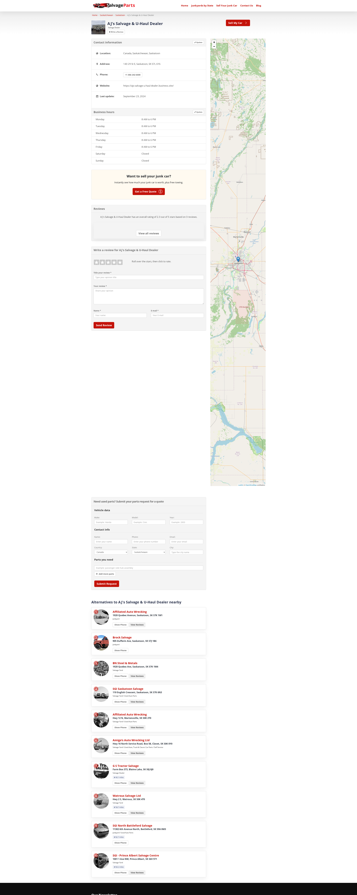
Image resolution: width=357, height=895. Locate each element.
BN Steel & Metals (125, 663)
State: (134, 547)
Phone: (135, 537)
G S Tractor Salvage (126, 766)
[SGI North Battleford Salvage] (101, 830)
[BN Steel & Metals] (101, 668)
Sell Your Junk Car (226, 5)
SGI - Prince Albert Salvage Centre (136, 855)
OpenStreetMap (251, 485)
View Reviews (137, 624)
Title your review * (102, 272)
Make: (97, 517)
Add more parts (106, 574)
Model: (135, 517)
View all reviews (148, 233)
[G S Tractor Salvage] (101, 771)
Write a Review (116, 32)
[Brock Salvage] (101, 642)
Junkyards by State (202, 5)
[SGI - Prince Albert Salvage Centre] (101, 860)
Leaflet (240, 485)
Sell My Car (236, 23)
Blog (258, 5)
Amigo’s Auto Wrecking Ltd (131, 740)
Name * (97, 310)
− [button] (214, 46)
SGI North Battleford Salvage (132, 825)
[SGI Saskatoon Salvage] (101, 694)
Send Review (104, 325)
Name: (97, 537)
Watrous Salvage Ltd (127, 796)
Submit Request (107, 583)
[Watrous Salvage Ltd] (101, 800)
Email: (172, 537)
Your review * (100, 286)
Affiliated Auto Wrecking (130, 612)
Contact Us (246, 5)
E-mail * (155, 310)
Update (199, 42)
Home (184, 5)
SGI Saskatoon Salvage (128, 689)
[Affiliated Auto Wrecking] (101, 616)
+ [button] (214, 42)
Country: (98, 547)
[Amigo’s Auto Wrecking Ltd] (101, 745)
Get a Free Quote (147, 191)
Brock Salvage (122, 637)
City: (172, 547)
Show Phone (120, 624)
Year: (172, 517)
